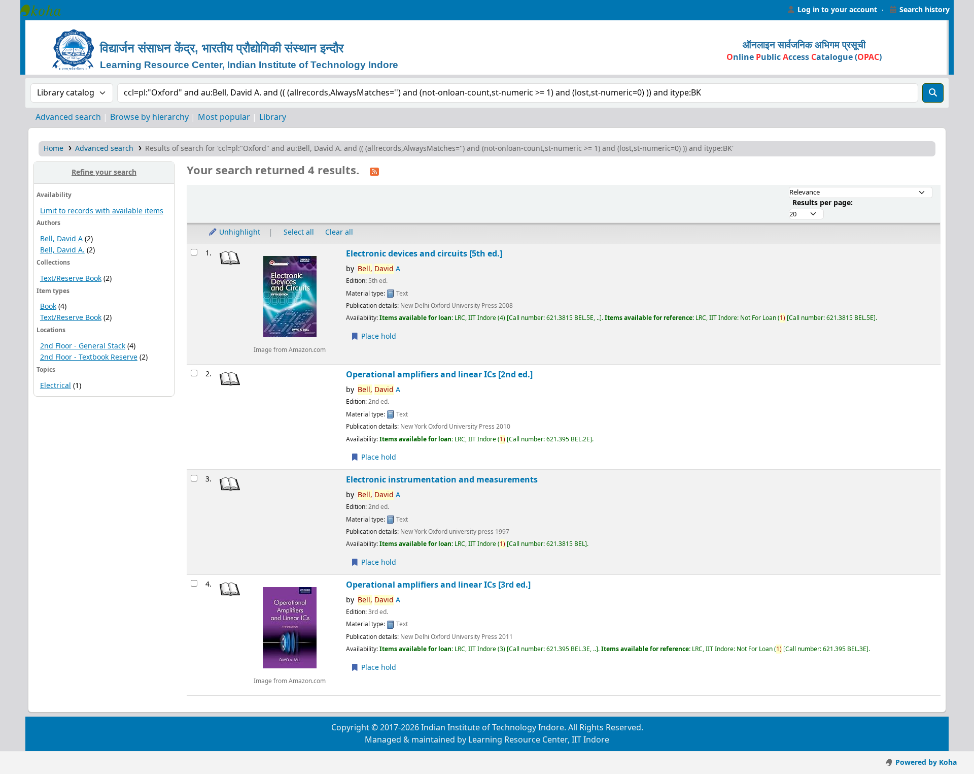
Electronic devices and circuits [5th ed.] (424, 254)
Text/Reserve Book (70, 278)
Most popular (224, 117)
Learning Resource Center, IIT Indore (45, 10)
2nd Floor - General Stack (82, 346)
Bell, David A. (62, 250)
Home (53, 148)
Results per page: (822, 203)
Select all (299, 232)
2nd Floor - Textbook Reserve (88, 357)
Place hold (377, 336)
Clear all (339, 232)
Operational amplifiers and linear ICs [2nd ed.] (439, 374)
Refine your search (104, 172)
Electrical (55, 385)
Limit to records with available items (101, 211)
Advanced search (68, 117)
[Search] (933, 93)
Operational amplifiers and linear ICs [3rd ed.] (438, 585)
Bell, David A (61, 239)
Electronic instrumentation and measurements (442, 480)
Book (48, 306)
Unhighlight (238, 232)
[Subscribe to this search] (374, 171)
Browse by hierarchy (149, 117)
